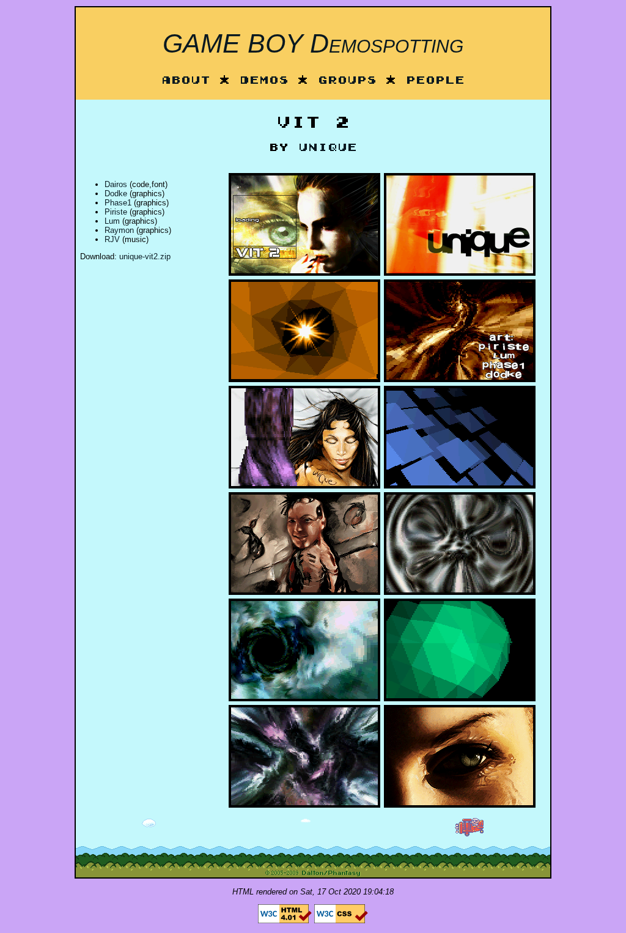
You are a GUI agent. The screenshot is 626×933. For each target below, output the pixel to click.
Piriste (116, 211)
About (185, 81)
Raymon (119, 230)
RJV (112, 239)
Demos (264, 81)
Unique (327, 148)
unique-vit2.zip (145, 256)
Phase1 (118, 202)
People (435, 81)
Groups (347, 81)
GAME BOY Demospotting (313, 43)
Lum (112, 221)
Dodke (116, 193)
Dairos (116, 184)
